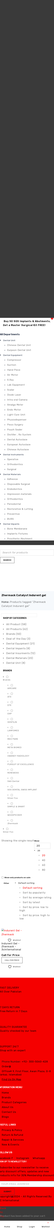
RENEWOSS (13, 773)
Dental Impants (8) (18, 648)
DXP (10, 713)
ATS (9, 697)
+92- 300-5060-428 (35, 1061)
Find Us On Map (11, 1079)
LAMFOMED (13, 730)
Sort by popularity (34, 892)
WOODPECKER (15, 815)
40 (43, 860)
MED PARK (13, 739)
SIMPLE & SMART (16, 806)
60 (43, 865)
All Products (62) (17, 629)
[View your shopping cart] (3, 564)
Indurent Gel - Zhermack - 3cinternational (11, 946)
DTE (10, 705)
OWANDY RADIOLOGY (18, 756)
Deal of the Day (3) (18, 638)
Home (5, 602)
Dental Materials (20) (19, 658)
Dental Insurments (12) (20, 653)
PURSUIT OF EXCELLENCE (21, 764)
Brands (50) (13, 634)
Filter (6, 883)
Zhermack (13, 823)
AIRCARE (12, 688)
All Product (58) (16, 624)
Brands (6, 680)
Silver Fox (13, 798)
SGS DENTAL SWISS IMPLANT (22, 790)
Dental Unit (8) (15, 662)
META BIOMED (15, 747)
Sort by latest (31, 902)
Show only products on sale (17, 877)
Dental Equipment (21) (20, 643)
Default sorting (32, 887)
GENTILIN (12, 722)
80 (43, 869)
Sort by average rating (37, 897)
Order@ (6, 1066)
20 (43, 855)
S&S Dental (13, 781)
